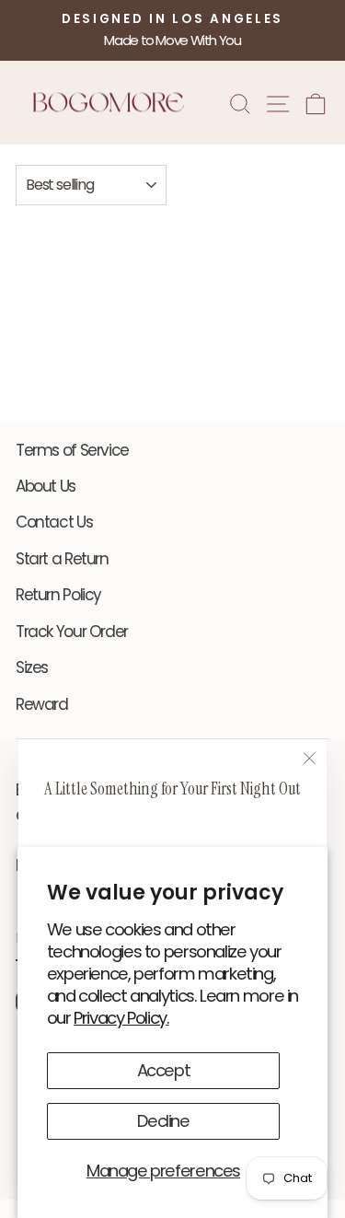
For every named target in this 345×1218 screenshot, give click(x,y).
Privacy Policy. (121, 1017)
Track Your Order (72, 632)
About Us (45, 486)
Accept (163, 1070)
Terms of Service (72, 450)
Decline (163, 1120)
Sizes (32, 667)
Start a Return (62, 559)
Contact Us (54, 522)
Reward (42, 704)
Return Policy (58, 595)
